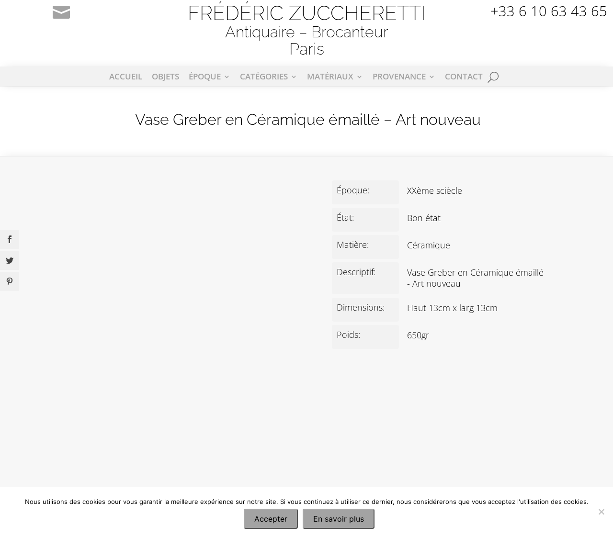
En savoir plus (338, 519)
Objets (165, 77)
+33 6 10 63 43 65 (548, 10)
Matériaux (330, 77)
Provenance (399, 77)
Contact (464, 77)
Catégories (264, 77)
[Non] (601, 511)
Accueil (125, 77)
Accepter (270, 519)
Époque (205, 77)
